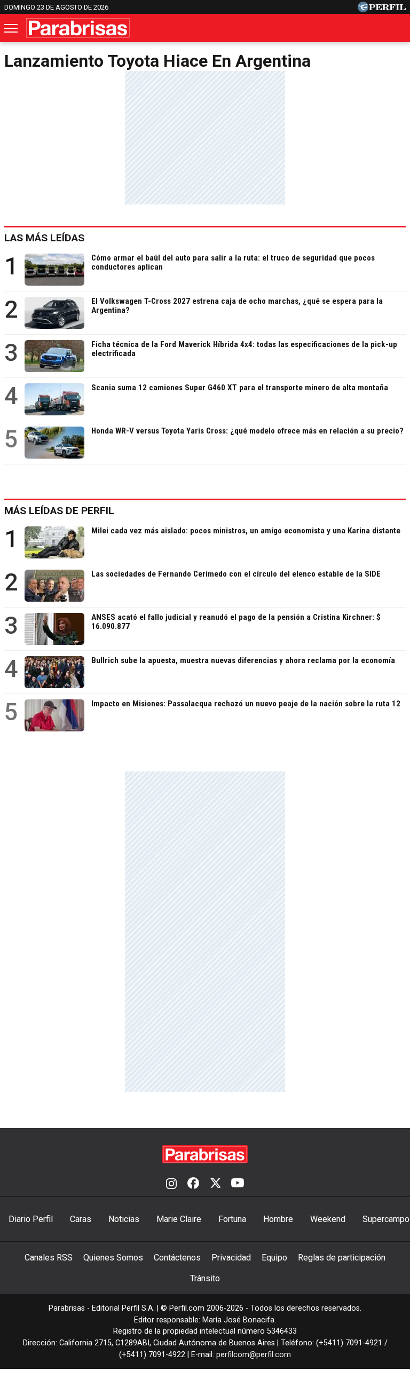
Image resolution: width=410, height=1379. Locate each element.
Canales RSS (49, 1257)
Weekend (327, 1219)
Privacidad (231, 1257)
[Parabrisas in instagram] (171, 1184)
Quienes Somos (113, 1257)
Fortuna (232, 1219)
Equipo (274, 1257)
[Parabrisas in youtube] (237, 1184)
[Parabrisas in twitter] (215, 1184)
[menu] (11, 28)
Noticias (123, 1219)
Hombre (278, 1219)
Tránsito (205, 1278)
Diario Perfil (31, 1219)
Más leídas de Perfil (59, 511)
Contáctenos (177, 1257)
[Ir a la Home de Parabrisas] (78, 28)
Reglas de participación (341, 1257)
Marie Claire (178, 1219)
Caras (80, 1219)
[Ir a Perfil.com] (382, 9)
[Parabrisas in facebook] (193, 1184)
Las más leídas (44, 238)
